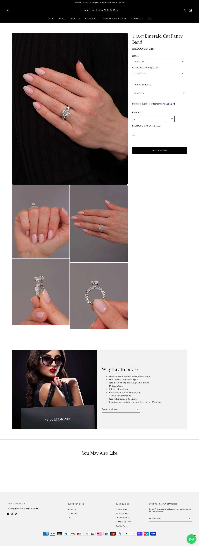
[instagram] (12, 513)
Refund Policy (122, 513)
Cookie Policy (122, 526)
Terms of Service (123, 522)
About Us (72, 509)
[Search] (8, 10)
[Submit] (137, 409)
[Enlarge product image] (70, 109)
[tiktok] (16, 513)
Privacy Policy (122, 509)
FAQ (70, 518)
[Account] (184, 10)
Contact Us (73, 513)
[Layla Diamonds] (99, 10)
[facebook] (8, 513)
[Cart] (190, 10)
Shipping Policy (123, 518)
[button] (191, 539)
